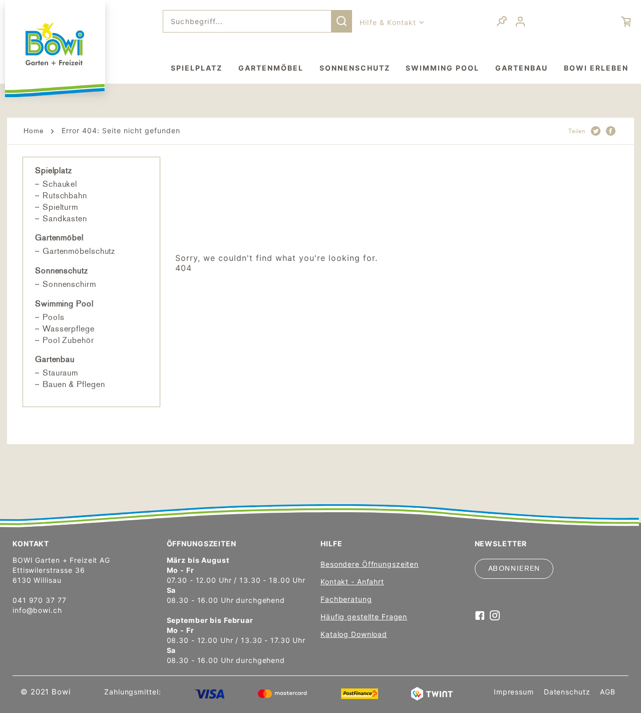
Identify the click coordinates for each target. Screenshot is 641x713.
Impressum (514, 691)
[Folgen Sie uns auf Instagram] (495, 616)
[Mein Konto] (521, 22)
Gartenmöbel (59, 237)
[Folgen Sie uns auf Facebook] (480, 616)
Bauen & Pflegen (74, 384)
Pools (54, 317)
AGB (607, 691)
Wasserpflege (69, 328)
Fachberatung (346, 599)
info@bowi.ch (37, 610)
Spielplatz (53, 170)
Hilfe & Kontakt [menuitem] (389, 22)
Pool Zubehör (68, 340)
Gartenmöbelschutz (79, 251)
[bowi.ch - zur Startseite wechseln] (55, 44)
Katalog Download (353, 634)
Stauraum (60, 373)
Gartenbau (55, 359)
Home (34, 131)
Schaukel (60, 184)
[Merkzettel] (502, 23)
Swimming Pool (64, 303)
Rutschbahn (65, 195)
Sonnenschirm (69, 284)
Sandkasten (65, 218)
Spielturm (60, 207)
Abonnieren (514, 568)
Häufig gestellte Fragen (363, 616)
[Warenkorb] (616, 22)
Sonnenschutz (61, 270)
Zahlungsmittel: (132, 691)
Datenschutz (567, 691)
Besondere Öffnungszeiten (369, 564)
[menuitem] (257, 21)
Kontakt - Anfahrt (352, 581)
